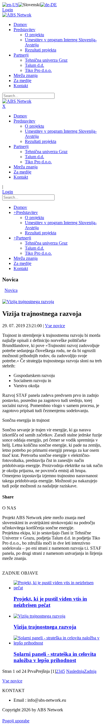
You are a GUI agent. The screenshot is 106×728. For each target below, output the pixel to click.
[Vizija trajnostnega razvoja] (28, 301)
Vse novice (55, 325)
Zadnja (90, 671)
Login (7, 9)
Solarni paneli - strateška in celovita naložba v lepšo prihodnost (55, 657)
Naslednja (75, 671)
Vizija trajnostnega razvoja (45, 627)
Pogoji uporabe (15, 720)
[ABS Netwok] (16, 14)
